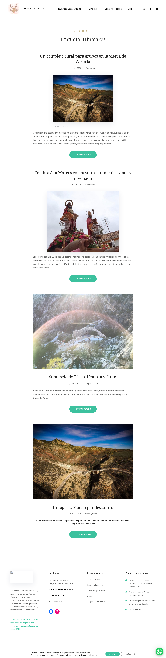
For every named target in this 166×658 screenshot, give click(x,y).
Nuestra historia (136, 609)
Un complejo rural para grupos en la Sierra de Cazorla (83, 58)
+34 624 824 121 (58, 601)
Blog (130, 8)
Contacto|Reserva (113, 8)
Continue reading (86, 155)
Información (89, 68)
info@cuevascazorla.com (62, 589)
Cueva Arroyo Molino (96, 590)
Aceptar (112, 654)
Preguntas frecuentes (96, 601)
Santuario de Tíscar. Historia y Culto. (83, 377)
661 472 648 (60, 595)
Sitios (96, 383)
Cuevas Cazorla (93, 579)
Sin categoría (87, 383)
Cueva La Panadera (95, 585)
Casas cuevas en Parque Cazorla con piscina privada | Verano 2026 (141, 583)
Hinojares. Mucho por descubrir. (83, 507)
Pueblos (88, 514)
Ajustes (128, 654)
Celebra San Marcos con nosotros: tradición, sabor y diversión (83, 175)
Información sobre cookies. (22, 619)
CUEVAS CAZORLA (32, 8)
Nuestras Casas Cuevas (69, 8)
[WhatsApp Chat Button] (159, 651)
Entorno (93, 8)
